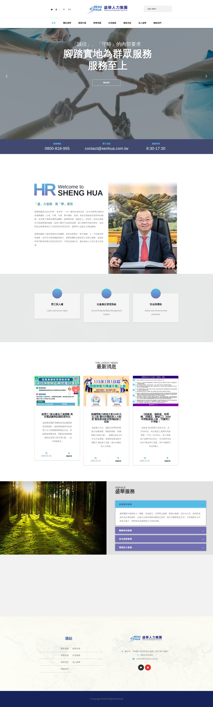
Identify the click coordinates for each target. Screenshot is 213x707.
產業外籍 (82, 23)
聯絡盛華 (106, 82)
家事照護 (97, 23)
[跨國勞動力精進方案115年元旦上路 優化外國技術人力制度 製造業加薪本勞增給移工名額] (106, 391)
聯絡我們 (157, 23)
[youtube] (56, 9)
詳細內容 (69, 456)
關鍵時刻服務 (125, 530)
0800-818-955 (57, 148)
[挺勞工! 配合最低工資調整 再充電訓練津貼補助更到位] (57, 391)
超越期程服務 (125, 504)
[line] (52, 9)
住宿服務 (112, 23)
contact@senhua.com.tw (106, 148)
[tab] (160, 504)
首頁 (54, 23)
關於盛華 (67, 23)
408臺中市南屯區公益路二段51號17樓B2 (150, 651)
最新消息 (127, 23)
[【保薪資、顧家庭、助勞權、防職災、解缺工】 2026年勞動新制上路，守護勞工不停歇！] (155, 391)
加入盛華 (142, 23)
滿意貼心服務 (125, 547)
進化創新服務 (125, 539)
